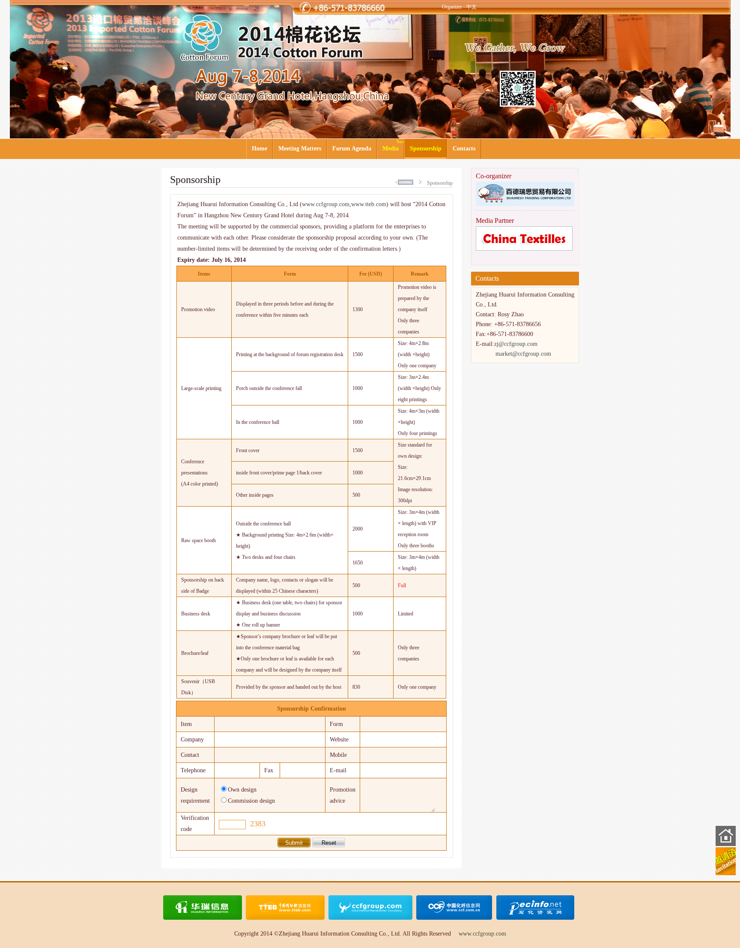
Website (339, 739)
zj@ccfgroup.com (515, 344)
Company (192, 739)
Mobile (338, 755)
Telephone (193, 770)
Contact (190, 755)
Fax (268, 770)
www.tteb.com (368, 204)
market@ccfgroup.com (523, 354)
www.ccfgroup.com (325, 204)
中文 (471, 7)
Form (336, 724)
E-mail (338, 770)
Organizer (452, 7)
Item (186, 724)
